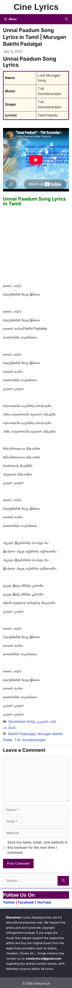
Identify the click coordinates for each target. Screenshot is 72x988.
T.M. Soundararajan (30, 740)
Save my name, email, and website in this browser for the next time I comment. (37, 847)
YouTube (44, 902)
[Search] (63, 881)
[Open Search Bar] (66, 19)
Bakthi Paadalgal (21, 734)
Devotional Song (21, 722)
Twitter (9, 902)
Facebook (26, 902)
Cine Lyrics (36, 7)
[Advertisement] (36, 245)
